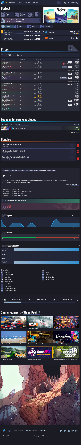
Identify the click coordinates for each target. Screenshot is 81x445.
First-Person (21, 170)
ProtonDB (7, 277)
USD (33, 430)
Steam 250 (7, 284)
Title (10, 124)
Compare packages (74, 132)
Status (44, 430)
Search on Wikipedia (10, 288)
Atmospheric (29, 170)
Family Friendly (51, 170)
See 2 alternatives (73, 81)
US (19, 430)
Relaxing (12, 170)
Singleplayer (42, 170)
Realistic (36, 170)
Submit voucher (50, 279)
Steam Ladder (8, 281)
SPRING (64, 78)
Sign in (73, 2)
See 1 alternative (73, 70)
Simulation (6, 170)
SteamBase (7, 286)
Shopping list (76, 50)
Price (75, 124)
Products (47, 275)
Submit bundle (49, 277)
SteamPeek (7, 279)
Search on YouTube (10, 291)
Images (6, 124)
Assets (47, 272)
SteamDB (7, 272)
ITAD (65, 67)
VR (16, 170)
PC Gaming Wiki (8, 275)
